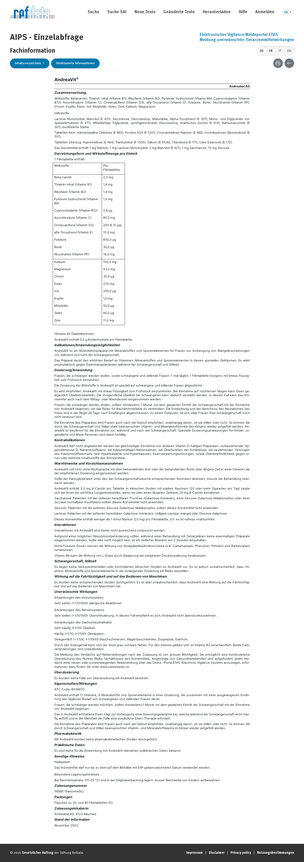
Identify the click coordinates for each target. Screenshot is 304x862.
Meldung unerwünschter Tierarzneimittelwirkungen (247, 40)
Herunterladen (217, 12)
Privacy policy (241, 853)
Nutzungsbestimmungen (275, 853)
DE (286, 12)
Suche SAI (116, 12)
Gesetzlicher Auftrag (37, 853)
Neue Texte (145, 12)
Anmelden (264, 12)
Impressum (194, 853)
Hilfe (243, 12)
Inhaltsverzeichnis (28, 63)
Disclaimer (217, 853)
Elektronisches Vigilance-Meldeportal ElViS (239, 35)
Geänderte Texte (179, 12)
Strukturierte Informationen (75, 63)
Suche (93, 12)
